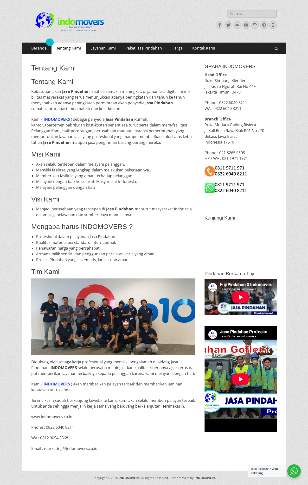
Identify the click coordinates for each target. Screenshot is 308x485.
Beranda (39, 48)
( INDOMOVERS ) (56, 119)
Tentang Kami (68, 48)
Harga (177, 48)
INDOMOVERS (129, 478)
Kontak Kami (203, 48)
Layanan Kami (103, 48)
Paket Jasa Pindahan (143, 48)
